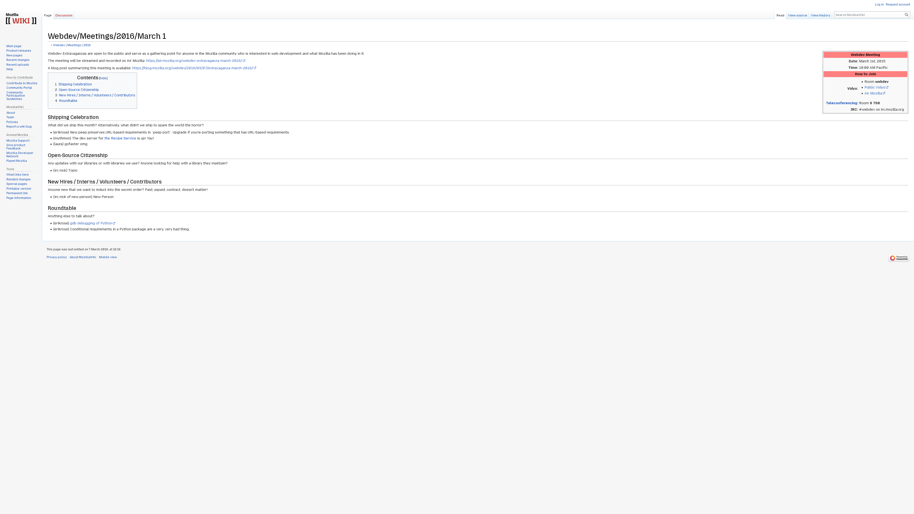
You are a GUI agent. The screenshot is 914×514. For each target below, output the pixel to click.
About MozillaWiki (83, 257)
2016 (87, 45)
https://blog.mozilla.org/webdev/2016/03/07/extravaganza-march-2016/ (192, 68)
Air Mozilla (873, 93)
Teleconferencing (841, 103)
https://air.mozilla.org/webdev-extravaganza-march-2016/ (194, 61)
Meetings (74, 45)
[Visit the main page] (21, 19)
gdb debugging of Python (91, 223)
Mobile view (108, 257)
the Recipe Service (120, 138)
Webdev (59, 45)
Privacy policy (57, 257)
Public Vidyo (874, 87)
